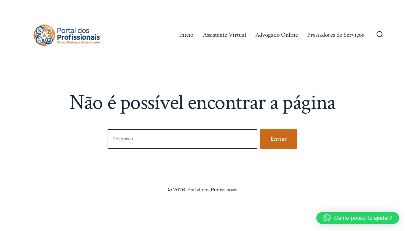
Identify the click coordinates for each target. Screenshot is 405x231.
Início (186, 35)
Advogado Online (276, 35)
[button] (357, 218)
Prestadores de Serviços (335, 35)
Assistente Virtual (224, 35)
